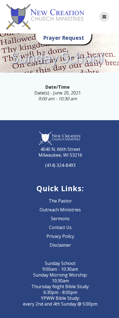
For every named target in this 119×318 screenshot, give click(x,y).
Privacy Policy (60, 236)
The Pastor (60, 201)
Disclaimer (60, 245)
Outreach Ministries (60, 210)
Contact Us (60, 227)
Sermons (60, 218)
